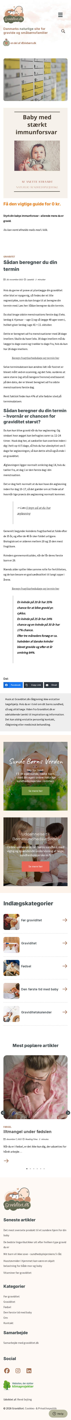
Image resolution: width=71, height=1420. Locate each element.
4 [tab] (37, 1168)
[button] (3, 1113)
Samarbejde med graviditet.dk (21, 1342)
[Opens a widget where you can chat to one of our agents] (58, 1414)
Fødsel (7, 1126)
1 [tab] (27, 1168)
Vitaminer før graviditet (17, 1272)
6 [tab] (44, 1168)
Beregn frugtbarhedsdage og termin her (35, 358)
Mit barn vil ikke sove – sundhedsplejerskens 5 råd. (32, 1254)
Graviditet (9, 256)
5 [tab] (40, 1168)
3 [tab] (34, 1168)
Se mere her (36, 791)
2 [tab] (30, 1168)
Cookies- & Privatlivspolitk (41, 1408)
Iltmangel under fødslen (27, 1131)
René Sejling (24, 1399)
